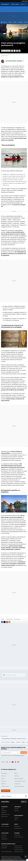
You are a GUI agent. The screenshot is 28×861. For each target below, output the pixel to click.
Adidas (14, 22)
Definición (3, 783)
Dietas (2, 778)
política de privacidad (19, 755)
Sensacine (16, 817)
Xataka (2, 808)
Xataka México (4, 845)
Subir (22, 801)
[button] (14, 61)
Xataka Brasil (4, 847)
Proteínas (5, 22)
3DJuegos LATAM (18, 845)
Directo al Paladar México (6, 851)
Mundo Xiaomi (4, 816)
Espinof (16, 819)
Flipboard (17, 51)
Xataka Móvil (4, 810)
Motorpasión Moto (18, 828)
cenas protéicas (5, 786)
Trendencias (4, 835)
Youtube (12, 762)
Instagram (15, 762)
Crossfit (18, 742)
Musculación (4, 773)
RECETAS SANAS (15, 4)
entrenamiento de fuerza (19, 781)
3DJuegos (16, 808)
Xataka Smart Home (5, 814)
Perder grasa (17, 783)
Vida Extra (16, 810)
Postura (26, 22)
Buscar (26, 796)
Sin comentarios (6, 50)
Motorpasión (17, 826)
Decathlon (20, 22)
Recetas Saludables (18, 778)
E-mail (19, 51)
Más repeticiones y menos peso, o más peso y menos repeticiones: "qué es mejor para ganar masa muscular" (15, 738)
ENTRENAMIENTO (5, 4)
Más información (21, 859)
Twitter (14, 51)
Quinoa (12, 742)
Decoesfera (3, 837)
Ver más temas (5, 790)
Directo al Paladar (5, 826)
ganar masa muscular (19, 786)
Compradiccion (4, 838)
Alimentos (16, 775)
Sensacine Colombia (18, 849)
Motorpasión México (18, 851)
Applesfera (3, 812)
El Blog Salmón (17, 835)
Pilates (10, 22)
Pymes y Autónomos (18, 837)
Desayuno (3, 781)
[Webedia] (25, 1)
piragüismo (17, 619)
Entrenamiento (9, 619)
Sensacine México (18, 847)
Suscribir (23, 752)
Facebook (12, 51)
